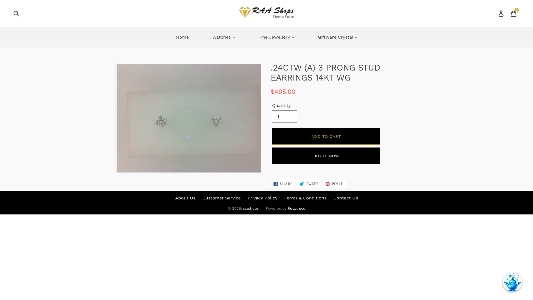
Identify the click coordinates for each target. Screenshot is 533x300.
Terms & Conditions (305, 198)
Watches (222, 37)
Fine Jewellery (274, 37)
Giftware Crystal (336, 37)
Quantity (281, 105)
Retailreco (296, 208)
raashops (251, 208)
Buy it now (326, 156)
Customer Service (221, 198)
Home (182, 37)
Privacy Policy (263, 198)
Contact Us (345, 198)
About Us (185, 198)
